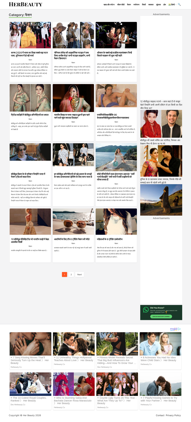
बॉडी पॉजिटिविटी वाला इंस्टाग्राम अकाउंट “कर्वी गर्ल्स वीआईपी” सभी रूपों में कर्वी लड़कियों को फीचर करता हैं (116, 177)
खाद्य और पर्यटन (109, 4)
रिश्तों (144, 4)
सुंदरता (158, 4)
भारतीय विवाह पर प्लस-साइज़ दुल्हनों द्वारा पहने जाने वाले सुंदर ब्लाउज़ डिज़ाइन (72, 116)
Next (79, 274)
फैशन (129, 4)
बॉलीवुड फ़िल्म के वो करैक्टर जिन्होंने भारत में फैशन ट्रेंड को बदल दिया (28, 175)
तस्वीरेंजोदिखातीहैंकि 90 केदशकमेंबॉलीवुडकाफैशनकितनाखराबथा (113, 116)
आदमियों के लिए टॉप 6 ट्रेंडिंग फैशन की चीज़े (71, 239)
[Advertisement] (161, 58)
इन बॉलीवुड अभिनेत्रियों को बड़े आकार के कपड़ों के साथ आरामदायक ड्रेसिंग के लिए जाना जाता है (73, 175)
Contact (160, 415)
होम (164, 4)
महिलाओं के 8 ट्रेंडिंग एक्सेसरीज (109, 239)
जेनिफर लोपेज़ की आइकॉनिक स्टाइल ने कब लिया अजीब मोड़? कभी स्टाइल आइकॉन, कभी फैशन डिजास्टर (72, 55)
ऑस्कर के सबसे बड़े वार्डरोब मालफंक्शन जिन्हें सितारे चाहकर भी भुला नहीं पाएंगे (114, 54)
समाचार (151, 4)
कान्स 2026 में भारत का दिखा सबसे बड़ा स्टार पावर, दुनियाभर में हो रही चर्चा (29, 54)
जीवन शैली (120, 4)
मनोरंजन (136, 4)
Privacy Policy (173, 415)
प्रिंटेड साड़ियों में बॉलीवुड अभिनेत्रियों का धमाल (29, 114)
